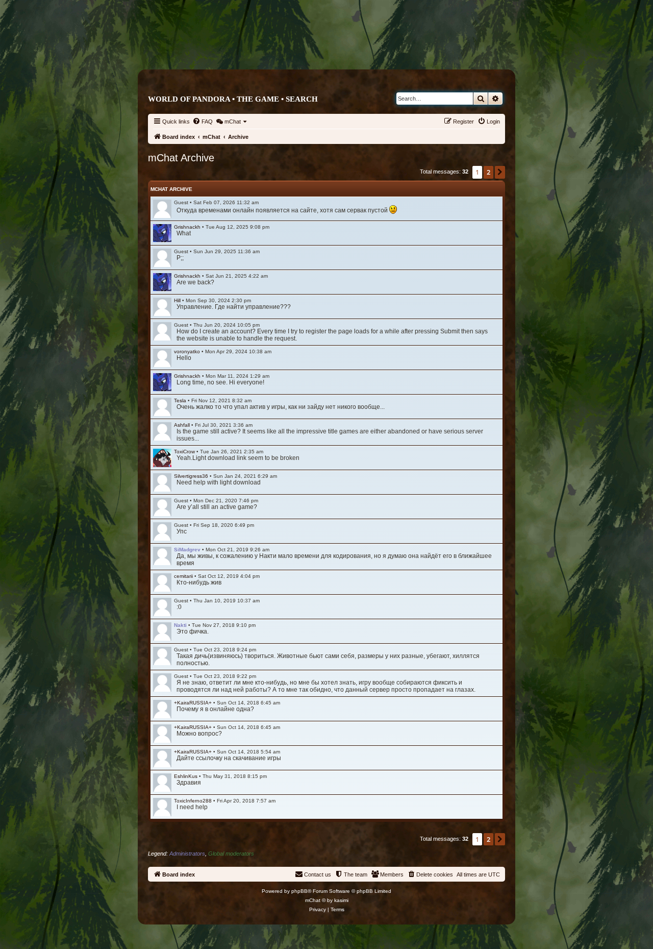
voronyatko (187, 351)
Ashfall (182, 425)
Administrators (187, 853)
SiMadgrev (187, 549)
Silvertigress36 (191, 476)
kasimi (341, 900)
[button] (500, 172)
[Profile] (162, 233)
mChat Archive (171, 189)
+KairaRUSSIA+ (193, 702)
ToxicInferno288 (193, 801)
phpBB (299, 891)
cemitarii (183, 576)
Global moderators (231, 853)
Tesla (180, 400)
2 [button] (488, 172)
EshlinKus (185, 776)
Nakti (180, 625)
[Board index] (369, 49)
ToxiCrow (184, 451)
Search (302, 99)
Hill (177, 300)
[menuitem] (202, 121)
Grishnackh (187, 227)
